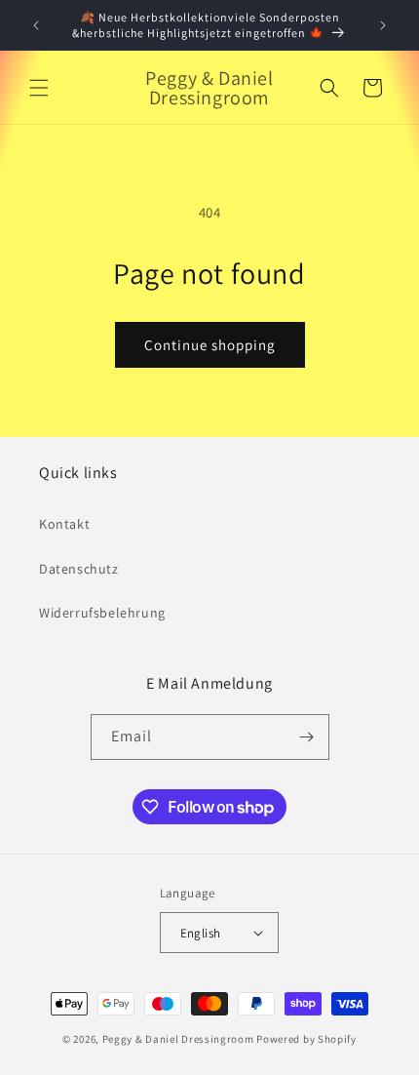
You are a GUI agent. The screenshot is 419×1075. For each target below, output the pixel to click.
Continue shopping (210, 345)
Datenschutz (79, 568)
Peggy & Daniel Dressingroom (178, 1039)
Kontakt (64, 524)
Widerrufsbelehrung (102, 612)
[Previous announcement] (36, 25)
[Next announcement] (383, 25)
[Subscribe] (307, 737)
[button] (39, 87)
